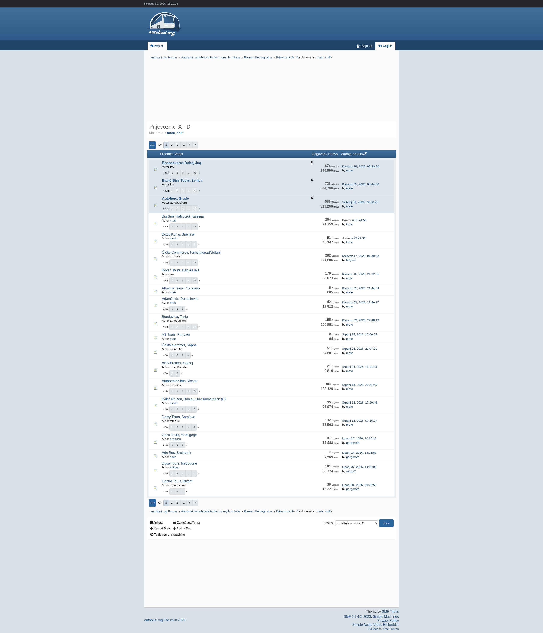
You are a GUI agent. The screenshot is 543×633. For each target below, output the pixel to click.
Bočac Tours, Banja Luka (180, 270)
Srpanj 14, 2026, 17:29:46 (359, 402)
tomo (349, 224)
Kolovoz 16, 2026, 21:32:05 (360, 274)
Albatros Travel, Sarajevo (181, 288)
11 (195, 327)
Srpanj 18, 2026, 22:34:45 (359, 384)
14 (195, 227)
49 (195, 191)
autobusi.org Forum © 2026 (164, 620)
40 (195, 209)
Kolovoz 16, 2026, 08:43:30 (360, 166)
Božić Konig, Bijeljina (178, 234)
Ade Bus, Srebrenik (176, 453)
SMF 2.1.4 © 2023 (357, 616)
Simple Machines (386, 616)
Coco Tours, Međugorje (179, 435)
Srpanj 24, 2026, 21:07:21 (359, 348)
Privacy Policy (388, 620)
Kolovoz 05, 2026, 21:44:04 (360, 288)
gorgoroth (352, 442)
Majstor (351, 260)
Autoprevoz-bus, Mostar (179, 381)
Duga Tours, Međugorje (179, 463)
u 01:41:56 (354, 220)
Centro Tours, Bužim (177, 481)
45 (195, 173)
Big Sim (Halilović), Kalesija (183, 216)
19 (195, 262)
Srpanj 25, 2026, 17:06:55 (359, 334)
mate (320, 57)
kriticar (174, 467)
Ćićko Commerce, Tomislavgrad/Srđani (191, 252)
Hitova (333, 154)
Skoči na (329, 523)
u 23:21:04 (353, 238)
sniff (328, 57)
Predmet (166, 154)
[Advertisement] (271, 91)
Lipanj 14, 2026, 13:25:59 (359, 452)
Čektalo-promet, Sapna (179, 345)
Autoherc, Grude (175, 198)
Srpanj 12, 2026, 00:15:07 (359, 420)
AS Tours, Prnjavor (176, 334)
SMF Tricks (390, 611)
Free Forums (391, 628)
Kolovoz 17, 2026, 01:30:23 (360, 256)
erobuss (175, 439)
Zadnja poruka (352, 154)
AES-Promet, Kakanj (177, 363)
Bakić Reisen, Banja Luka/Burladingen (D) (194, 399)
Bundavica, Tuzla (175, 317)
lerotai (174, 238)
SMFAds (373, 628)
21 (195, 391)
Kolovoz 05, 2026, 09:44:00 (360, 184)
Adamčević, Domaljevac (180, 298)
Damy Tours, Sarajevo (178, 417)
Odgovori (319, 154)
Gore (152, 502)
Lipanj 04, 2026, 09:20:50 (359, 485)
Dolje (152, 145)
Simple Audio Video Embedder (375, 624)
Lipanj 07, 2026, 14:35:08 (359, 467)
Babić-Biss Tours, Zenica (182, 180)
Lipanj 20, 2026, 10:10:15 (359, 438)
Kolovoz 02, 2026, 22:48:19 (360, 320)
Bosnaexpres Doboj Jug (181, 163)
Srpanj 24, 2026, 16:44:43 (359, 366)
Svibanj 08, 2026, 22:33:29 (360, 202)
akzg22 (351, 471)
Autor (179, 154)
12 (195, 280)
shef (173, 457)
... (184, 144)
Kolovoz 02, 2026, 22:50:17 (360, 302)
